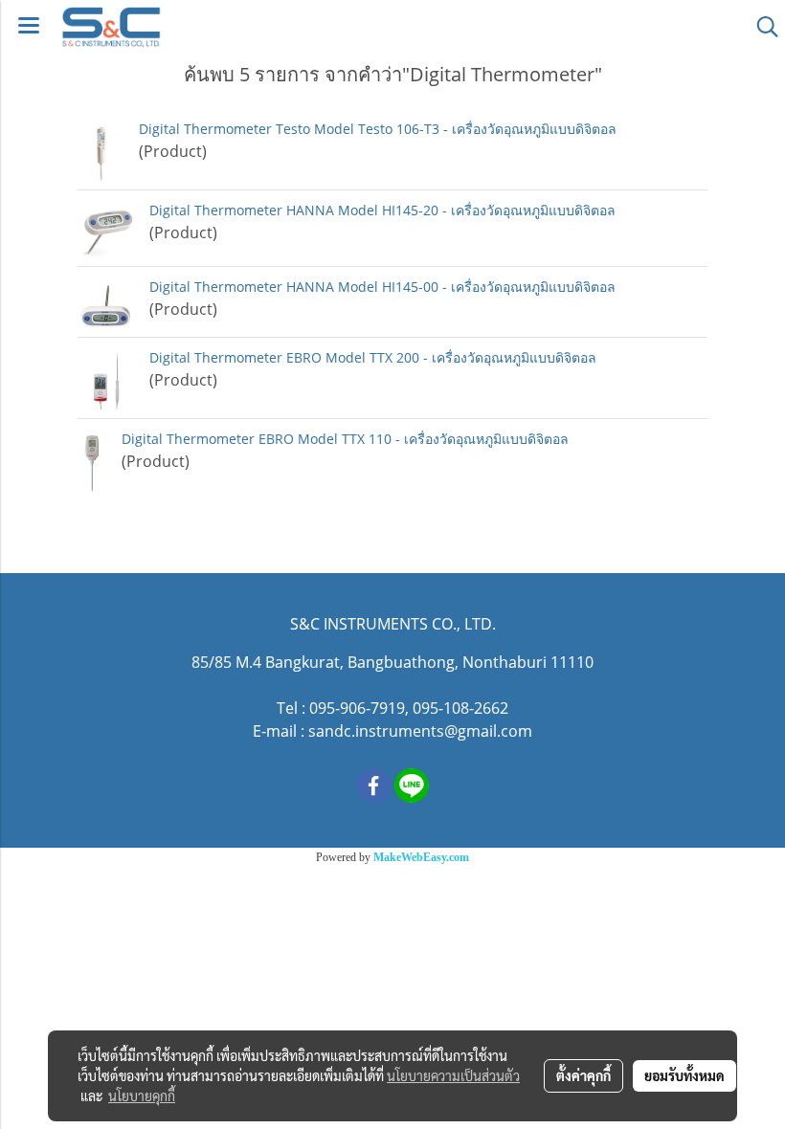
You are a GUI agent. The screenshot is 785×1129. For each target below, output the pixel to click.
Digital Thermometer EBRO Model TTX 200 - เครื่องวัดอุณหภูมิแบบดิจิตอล (372, 357)
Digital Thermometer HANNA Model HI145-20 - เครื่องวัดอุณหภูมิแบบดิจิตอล (382, 210)
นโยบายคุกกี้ (141, 1095)
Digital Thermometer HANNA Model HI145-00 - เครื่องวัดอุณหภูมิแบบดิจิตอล (382, 286)
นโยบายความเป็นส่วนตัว (453, 1075)
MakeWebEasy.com (421, 857)
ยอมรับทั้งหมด (684, 1075)
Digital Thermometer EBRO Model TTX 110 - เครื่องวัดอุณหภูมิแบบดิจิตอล (345, 439)
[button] (761, 26)
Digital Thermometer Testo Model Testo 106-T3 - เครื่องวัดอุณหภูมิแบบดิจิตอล (378, 129)
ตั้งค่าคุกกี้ (583, 1075)
